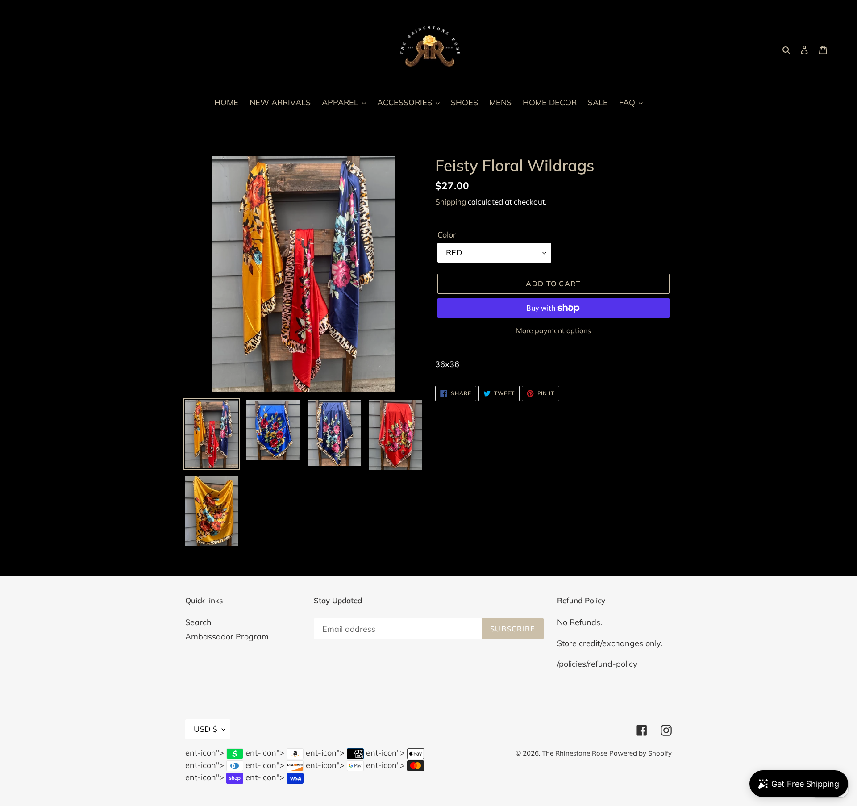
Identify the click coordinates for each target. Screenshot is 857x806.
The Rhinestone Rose (574, 753)
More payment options (553, 330)
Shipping (450, 201)
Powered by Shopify (640, 753)
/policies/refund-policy (597, 664)
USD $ (205, 729)
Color (446, 235)
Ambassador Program (227, 636)
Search (198, 622)
